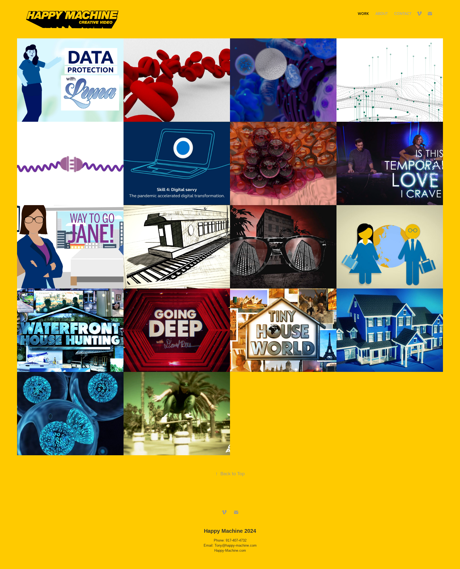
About (381, 13)
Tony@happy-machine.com (236, 545)
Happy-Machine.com (230, 550)
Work (363, 13)
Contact (403, 13)
